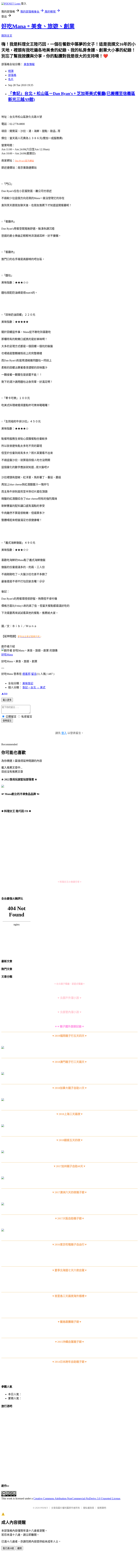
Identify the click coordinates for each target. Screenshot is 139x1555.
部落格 (12, 75)
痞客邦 (26, 673)
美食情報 (29, 64)
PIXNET (44, 1508)
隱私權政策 (88, 1508)
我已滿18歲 (8, 1548)
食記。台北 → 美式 (33, 687)
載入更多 (7, 700)
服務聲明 (101, 1508)
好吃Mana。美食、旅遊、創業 (38, 26)
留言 (34, 673)
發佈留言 (7, 720)
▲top (4, 693)
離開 (19, 1548)
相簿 (11, 71)
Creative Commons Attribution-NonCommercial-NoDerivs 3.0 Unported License (76, 1498)
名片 (11, 79)
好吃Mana (7, 654)
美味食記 (27, 683)
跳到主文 (6, 35)
